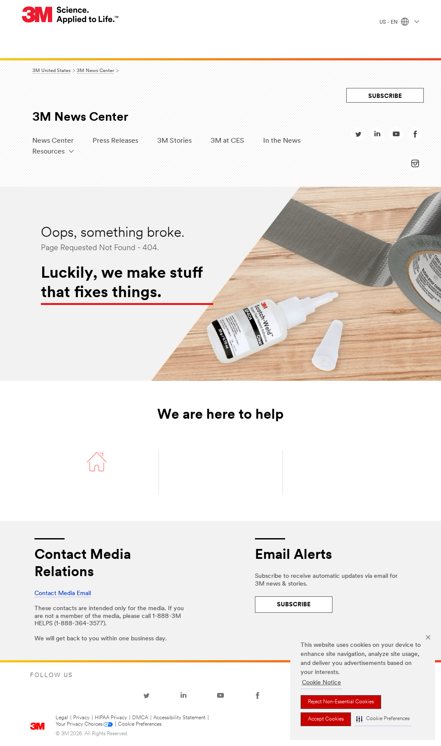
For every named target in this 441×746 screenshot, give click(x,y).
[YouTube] (220, 695)
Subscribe (385, 96)
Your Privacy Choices (79, 724)
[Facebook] (257, 695)
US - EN (389, 22)
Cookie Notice (321, 683)
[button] (382, 719)
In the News (282, 141)
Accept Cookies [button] (326, 719)
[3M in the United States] (70, 15)
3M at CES (227, 141)
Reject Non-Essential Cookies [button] (341, 702)
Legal (62, 718)
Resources (48, 151)
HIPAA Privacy (111, 718)
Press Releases (115, 141)
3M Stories (174, 141)
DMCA (140, 718)
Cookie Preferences (139, 724)
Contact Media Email (62, 593)
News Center (53, 141)
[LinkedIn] (183, 695)
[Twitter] (146, 695)
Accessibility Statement (179, 718)
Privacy (81, 718)
